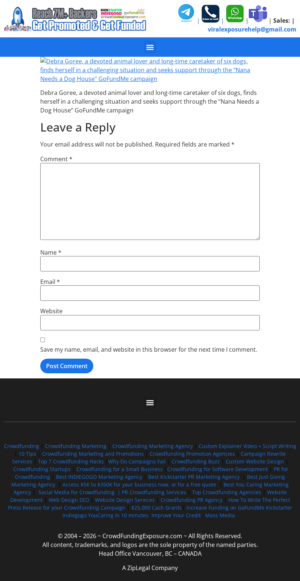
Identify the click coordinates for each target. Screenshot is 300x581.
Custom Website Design (255, 461)
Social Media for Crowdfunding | (80, 492)
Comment (56, 159)
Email (50, 282)
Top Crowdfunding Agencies (226, 492)
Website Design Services (125, 499)
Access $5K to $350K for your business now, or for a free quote (139, 484)
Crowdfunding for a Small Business (119, 469)
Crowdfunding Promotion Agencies (192, 453)
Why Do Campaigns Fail (137, 461)
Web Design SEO (69, 499)
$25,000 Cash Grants (156, 507)
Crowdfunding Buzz (196, 461)
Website (51, 311)
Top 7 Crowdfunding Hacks (71, 461)
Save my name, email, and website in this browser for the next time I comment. (148, 349)
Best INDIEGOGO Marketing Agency (99, 476)
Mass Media (220, 515)
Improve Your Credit (176, 515)
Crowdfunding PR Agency (191, 499)
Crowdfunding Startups (42, 469)
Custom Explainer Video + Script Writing (247, 446)
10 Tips (27, 453)
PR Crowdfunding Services (154, 492)
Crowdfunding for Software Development (217, 469)
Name (50, 252)
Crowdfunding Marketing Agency (152, 446)
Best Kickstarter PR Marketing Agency (194, 476)
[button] (150, 47)
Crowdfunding (21, 446)
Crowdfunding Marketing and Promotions (93, 453)
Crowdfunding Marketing (76, 446)
